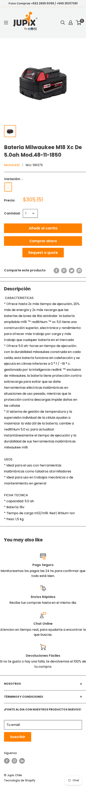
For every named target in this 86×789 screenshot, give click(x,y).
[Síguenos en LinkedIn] (22, 761)
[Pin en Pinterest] (64, 270)
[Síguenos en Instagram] (14, 761)
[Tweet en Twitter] (71, 270)
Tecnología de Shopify (19, 780)
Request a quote (43, 252)
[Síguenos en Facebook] (7, 761)
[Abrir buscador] (63, 22)
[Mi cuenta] (71, 22)
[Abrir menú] (6, 22)
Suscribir (17, 736)
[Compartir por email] (79, 270)
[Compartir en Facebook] (56, 270)
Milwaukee (12, 165)
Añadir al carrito (43, 228)
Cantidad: (12, 213)
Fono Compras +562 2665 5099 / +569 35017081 (43, 3)
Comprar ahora (43, 241)
